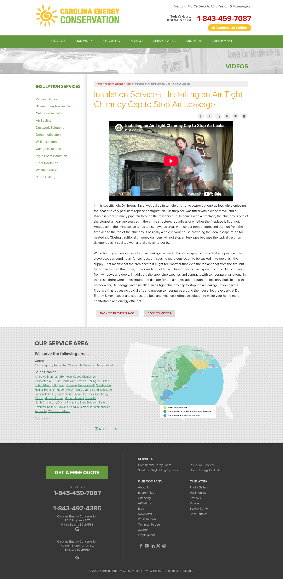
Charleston (89, 376)
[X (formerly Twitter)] (158, 545)
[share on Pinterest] (227, 116)
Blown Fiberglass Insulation (55, 106)
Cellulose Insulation (50, 113)
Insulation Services (58, 86)
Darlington (94, 381)
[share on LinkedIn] (218, 116)
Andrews (40, 376)
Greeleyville (103, 385)
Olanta (61, 402)
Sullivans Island (66, 407)
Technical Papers (149, 524)
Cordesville (69, 381)
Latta (77, 394)
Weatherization (47, 170)
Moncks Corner (54, 398)
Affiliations (145, 503)
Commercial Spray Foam (154, 465)
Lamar (61, 394)
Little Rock (87, 394)
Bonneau (66, 376)
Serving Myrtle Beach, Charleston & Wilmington (212, 6)
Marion (39, 398)
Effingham (58, 385)
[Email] (235, 116)
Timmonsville (102, 407)
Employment (146, 535)
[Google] (77, 557)
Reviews (195, 498)
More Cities (108, 429)
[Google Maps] (77, 529)
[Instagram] (164, 545)
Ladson (39, 394)
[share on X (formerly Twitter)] (209, 116)
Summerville (84, 407)
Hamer (39, 389)
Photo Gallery (45, 177)
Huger (60, 389)
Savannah (89, 365)
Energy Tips (146, 492)
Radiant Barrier (46, 99)
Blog (141, 508)
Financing (144, 498)
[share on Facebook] (201, 116)
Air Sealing (44, 120)
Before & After (199, 508)
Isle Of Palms (74, 389)
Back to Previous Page (117, 313)
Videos (194, 503)
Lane (69, 394)
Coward (81, 381)
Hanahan (50, 389)
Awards (143, 530)
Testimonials (198, 492)
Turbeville (41, 411)
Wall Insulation (46, 142)
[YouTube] (146, 545)
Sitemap (188, 570)
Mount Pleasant (74, 398)
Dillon (105, 381)
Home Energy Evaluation (206, 470)
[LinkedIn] (152, 545)
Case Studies (198, 514)
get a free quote (77, 472)
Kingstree (106, 389)
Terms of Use (172, 570)
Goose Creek (86, 385)
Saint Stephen (88, 402)
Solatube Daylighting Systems (158, 470)
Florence (71, 385)
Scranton (40, 407)
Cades (77, 376)
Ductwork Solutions (50, 128)
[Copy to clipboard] (244, 116)
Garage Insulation (48, 149)
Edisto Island (43, 385)
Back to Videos (159, 313)
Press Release (147, 519)
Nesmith (90, 398)
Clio (58, 381)
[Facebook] (140, 545)
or (229, 27)
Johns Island (91, 389)
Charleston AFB (44, 381)
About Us (144, 487)
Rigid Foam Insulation (51, 156)
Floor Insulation (47, 163)
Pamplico (72, 402)
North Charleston (45, 402)
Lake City (51, 394)
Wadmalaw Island (59, 411)
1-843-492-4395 (77, 508)
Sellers (51, 407)
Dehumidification (48, 135)
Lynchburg (102, 394)
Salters (103, 402)
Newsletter (145, 514)
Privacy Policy (152, 570)
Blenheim (53, 376)
